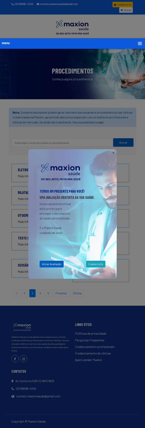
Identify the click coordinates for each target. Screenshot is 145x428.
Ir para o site (95, 264)
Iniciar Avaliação (51, 264)
